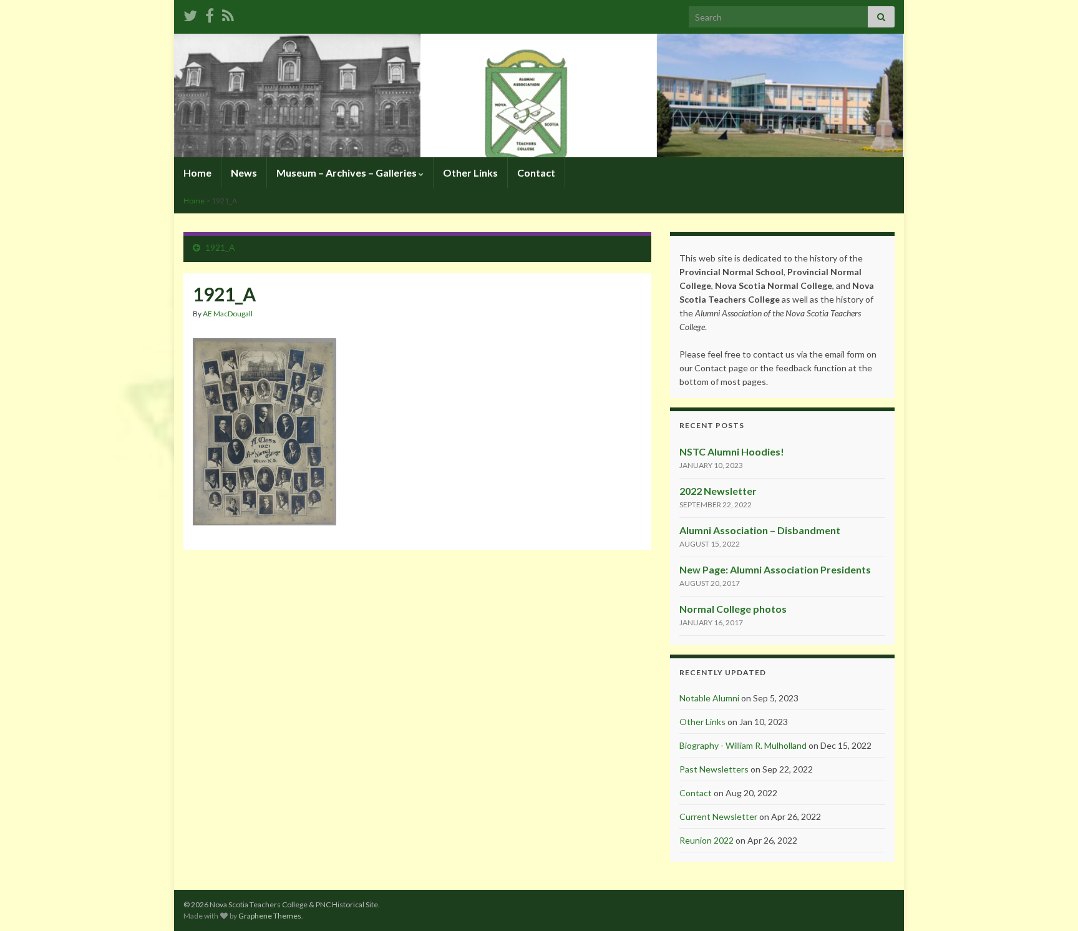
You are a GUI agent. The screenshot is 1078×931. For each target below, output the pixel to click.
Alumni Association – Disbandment (759, 530)
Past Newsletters (714, 769)
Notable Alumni (709, 698)
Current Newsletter (718, 816)
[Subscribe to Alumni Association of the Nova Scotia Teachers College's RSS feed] (228, 13)
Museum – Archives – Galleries (347, 172)
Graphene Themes (269, 915)
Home (197, 172)
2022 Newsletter (718, 491)
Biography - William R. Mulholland (743, 745)
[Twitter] (190, 13)
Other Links (470, 172)
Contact (536, 172)
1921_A (220, 247)
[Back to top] (1050, 903)
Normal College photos (733, 609)
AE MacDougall (228, 313)
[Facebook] (209, 13)
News (244, 172)
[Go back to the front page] (539, 95)
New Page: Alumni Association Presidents (775, 569)
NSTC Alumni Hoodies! (731, 451)
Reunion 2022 (706, 840)
